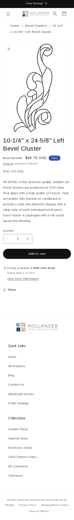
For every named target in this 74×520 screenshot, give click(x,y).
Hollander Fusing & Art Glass (34, 500)
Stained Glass (18, 438)
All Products (16, 366)
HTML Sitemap (18, 403)
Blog (11, 375)
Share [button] (12, 289)
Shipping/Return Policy (55, 505)
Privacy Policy (27, 505)
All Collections (18, 466)
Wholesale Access (21, 394)
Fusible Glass (18, 429)
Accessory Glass (20, 447)
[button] (8, 13)
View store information (23, 278)
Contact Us (16, 384)
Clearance (15, 475)
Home (14, 25)
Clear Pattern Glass (22, 457)
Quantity (8, 230)
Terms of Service (39, 511)
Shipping (8, 164)
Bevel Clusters (36, 25)
